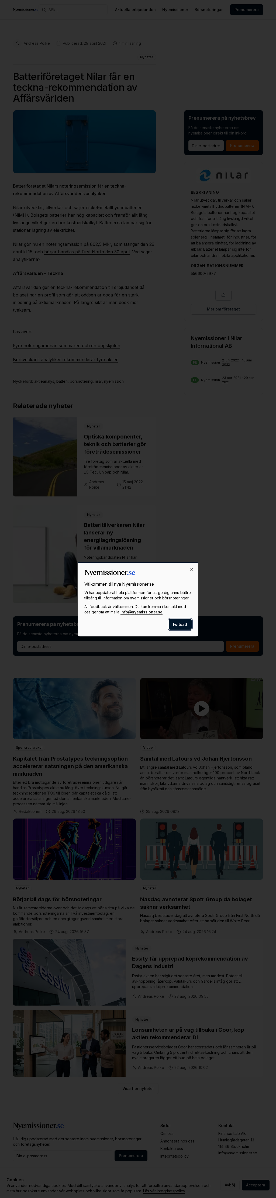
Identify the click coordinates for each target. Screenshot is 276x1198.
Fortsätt (180, 624)
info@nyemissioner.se (141, 611)
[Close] (191, 569)
